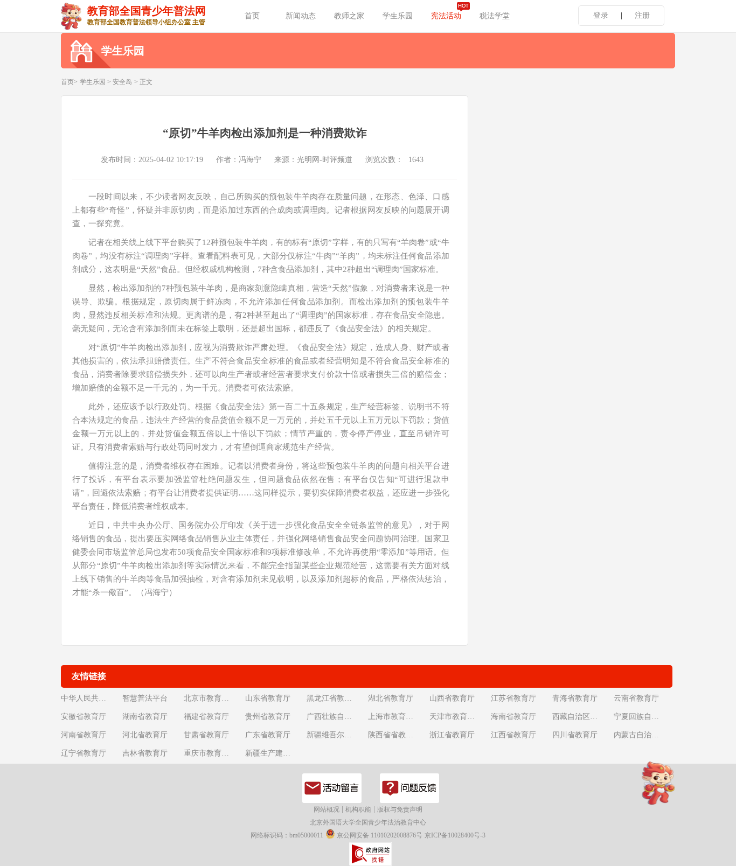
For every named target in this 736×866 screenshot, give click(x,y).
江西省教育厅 (513, 735)
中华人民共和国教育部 (90, 698)
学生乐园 (398, 16)
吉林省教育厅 (145, 753)
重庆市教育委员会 (213, 753)
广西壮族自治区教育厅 (336, 717)
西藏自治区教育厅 (582, 717)
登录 (600, 15)
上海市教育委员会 (397, 717)
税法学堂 (495, 16)
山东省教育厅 (267, 698)
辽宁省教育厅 (83, 753)
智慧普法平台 (145, 698)
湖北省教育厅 (390, 698)
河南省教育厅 (83, 735)
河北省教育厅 (145, 735)
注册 (642, 15)
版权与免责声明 (399, 809)
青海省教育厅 (575, 698)
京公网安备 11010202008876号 (378, 835)
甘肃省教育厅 (206, 735)
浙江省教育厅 (452, 735)
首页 (252, 16)
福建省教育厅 (206, 717)
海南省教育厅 (513, 717)
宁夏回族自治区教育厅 (643, 717)
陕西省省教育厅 (394, 735)
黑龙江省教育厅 (333, 698)
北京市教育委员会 (213, 698)
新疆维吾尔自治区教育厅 (336, 735)
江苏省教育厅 (513, 698)
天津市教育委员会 (459, 717)
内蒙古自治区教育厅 (643, 735)
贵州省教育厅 (267, 717)
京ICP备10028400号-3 (455, 835)
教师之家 (349, 16)
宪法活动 (446, 16)
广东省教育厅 (267, 735)
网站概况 (326, 809)
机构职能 (358, 809)
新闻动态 (301, 16)
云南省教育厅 (636, 698)
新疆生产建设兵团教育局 (274, 753)
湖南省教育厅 (145, 717)
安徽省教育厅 (83, 717)
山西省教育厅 (452, 698)
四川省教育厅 (575, 735)
